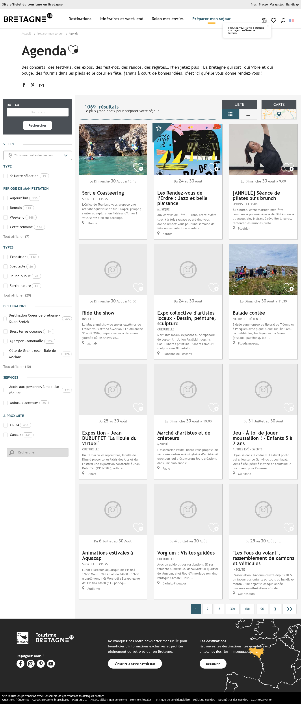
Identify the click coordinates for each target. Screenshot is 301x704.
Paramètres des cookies (233, 699)
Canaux (20, 435)
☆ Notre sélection (28, 176)
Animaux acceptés (28, 403)
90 (262, 609)
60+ (248, 609)
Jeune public (24, 276)
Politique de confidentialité (172, 699)
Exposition (23, 257)
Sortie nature (24, 286)
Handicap (292, 4)
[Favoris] (274, 20)
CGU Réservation (261, 699)
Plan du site (79, 699)
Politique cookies (204, 699)
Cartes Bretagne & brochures (50, 699)
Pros (254, 4)
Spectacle (21, 266)
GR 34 (19, 425)
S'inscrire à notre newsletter (135, 663)
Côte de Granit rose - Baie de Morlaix (39, 353)
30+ (232, 609)
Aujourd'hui (23, 198)
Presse (263, 4)
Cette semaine (26, 227)
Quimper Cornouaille (31, 341)
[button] (283, 20)
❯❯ (289, 609)
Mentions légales (140, 699)
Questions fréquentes (15, 699)
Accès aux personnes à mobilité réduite (39, 390)
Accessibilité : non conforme (109, 699)
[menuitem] (28, 19)
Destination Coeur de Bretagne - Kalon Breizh (39, 318)
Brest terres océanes (30, 331)
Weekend (22, 217)
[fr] (292, 20)
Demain (20, 208)
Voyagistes (277, 4)
